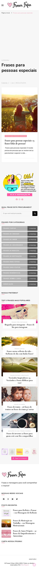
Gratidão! (32, 559)
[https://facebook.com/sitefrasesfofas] (4, 499)
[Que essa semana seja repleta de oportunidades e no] (12, 452)
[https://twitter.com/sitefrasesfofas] (17, 499)
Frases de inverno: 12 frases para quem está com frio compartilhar (19, 434)
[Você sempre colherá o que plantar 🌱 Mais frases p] (5, 452)
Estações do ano (14, 431)
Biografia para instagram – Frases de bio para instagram (19, 325)
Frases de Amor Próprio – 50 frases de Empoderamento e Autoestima (24, 533)
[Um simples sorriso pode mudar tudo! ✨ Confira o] (27, 452)
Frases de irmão (19, 404)
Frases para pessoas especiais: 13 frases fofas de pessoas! (19, 142)
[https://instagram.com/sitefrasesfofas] (8, 499)
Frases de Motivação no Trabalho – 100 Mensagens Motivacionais (24, 523)
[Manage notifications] (34, 564)
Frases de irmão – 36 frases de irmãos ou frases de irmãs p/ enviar (19, 408)
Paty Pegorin (25, 565)
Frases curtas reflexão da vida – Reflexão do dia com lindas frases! (19, 352)
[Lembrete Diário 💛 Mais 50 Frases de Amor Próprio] (34, 452)
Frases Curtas (19, 348)
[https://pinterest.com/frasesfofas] (12, 499)
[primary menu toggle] (3, 5)
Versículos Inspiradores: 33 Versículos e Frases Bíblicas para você (19, 380)
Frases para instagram (19, 322)
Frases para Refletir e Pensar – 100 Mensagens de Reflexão (25, 511)
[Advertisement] (19, 35)
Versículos (25, 375)
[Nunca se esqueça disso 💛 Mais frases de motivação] (19, 452)
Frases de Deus (15, 375)
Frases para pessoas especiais (15, 136)
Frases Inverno (25, 431)
